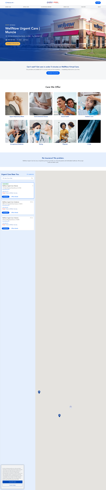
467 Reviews (12, 25)
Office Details (14, 196)
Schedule (5, 196)
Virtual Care (26, 6)
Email (20, 40)
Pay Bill (98, 2)
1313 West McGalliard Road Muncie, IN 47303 (18, 36)
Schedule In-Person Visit (13, 43)
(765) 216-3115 (38, 36)
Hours (26, 40)
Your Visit (83, 6)
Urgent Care (8, 6)
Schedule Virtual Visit (53, 73)
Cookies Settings (12, 485)
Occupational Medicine (46, 6)
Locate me (31, 174)
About (99, 6)
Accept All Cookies (12, 481)
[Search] (32, 178)
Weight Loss (66, 6)
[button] (71, 407)
